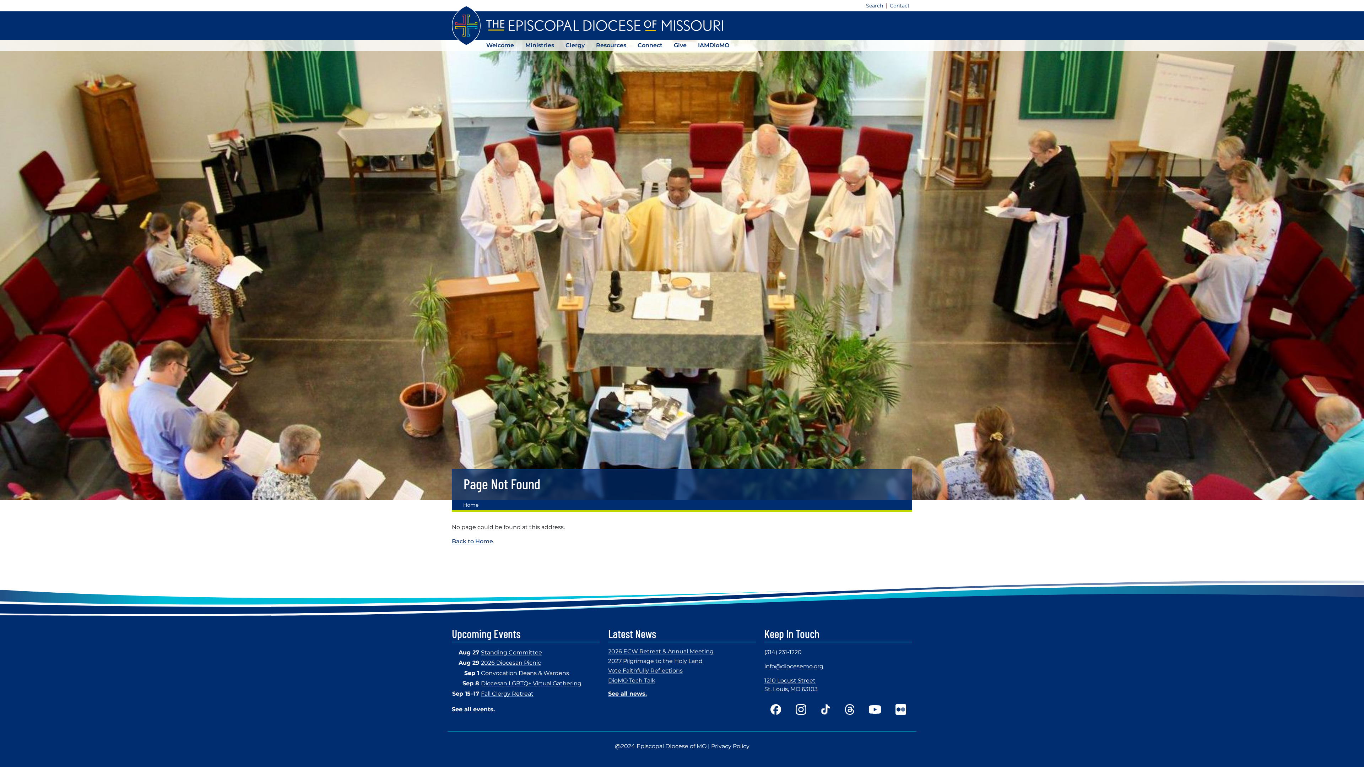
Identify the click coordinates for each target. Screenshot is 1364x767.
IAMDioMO (713, 45)
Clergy (575, 45)
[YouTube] (875, 709)
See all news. (627, 693)
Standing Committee (511, 652)
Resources (611, 45)
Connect (650, 45)
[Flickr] (900, 709)
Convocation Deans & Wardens (525, 673)
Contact (900, 5)
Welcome (500, 45)
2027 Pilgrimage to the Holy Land (655, 661)
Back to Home (472, 541)
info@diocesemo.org (793, 666)
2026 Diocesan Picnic (511, 662)
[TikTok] (825, 709)
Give (680, 45)
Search (874, 5)
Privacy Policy (730, 746)
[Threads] (849, 709)
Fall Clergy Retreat (507, 693)
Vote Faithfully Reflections (645, 670)
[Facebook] (775, 709)
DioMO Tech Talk (631, 680)
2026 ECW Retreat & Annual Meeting (661, 651)
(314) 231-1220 (783, 652)
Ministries (539, 45)
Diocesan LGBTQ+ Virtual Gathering (531, 683)
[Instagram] (801, 709)
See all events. (473, 709)
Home (470, 505)
